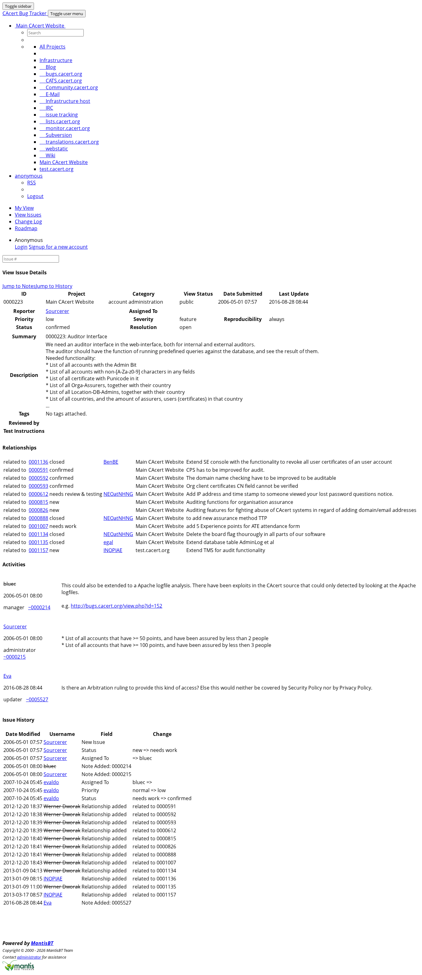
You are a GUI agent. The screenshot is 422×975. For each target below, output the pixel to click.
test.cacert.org (57, 169)
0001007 (38, 526)
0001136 (38, 461)
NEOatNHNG (118, 494)
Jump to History (54, 286)
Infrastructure (56, 60)
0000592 (38, 478)
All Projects (52, 46)
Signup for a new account (58, 246)
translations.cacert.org (69, 141)
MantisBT (42, 943)
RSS (31, 182)
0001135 (38, 542)
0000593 (38, 486)
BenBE (110, 461)
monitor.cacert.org (65, 128)
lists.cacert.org (60, 121)
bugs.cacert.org (61, 73)
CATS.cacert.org (61, 80)
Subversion (56, 135)
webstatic (54, 148)
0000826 (38, 510)
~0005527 (37, 699)
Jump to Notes (19, 286)
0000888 (38, 518)
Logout (35, 196)
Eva (7, 676)
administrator (29, 957)
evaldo (51, 782)
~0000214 (39, 607)
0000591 (38, 469)
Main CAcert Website (40, 25)
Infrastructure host (65, 101)
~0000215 (14, 656)
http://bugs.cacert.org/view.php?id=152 (116, 605)
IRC (46, 107)
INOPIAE (112, 550)
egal (108, 542)
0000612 (38, 494)
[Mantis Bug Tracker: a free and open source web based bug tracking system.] (18, 969)
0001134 (38, 534)
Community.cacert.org (69, 87)
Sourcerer (57, 311)
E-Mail (50, 94)
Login (21, 246)
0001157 (38, 550)
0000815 (38, 502)
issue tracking (59, 114)
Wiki (47, 155)
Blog (48, 67)
